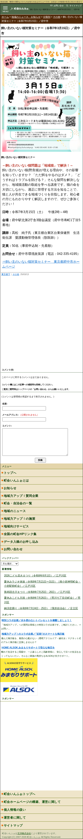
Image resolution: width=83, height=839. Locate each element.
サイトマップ (76, 5)
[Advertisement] (41, 322)
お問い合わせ (13, 549)
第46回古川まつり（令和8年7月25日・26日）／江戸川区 (37, 591)
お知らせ (10, 488)
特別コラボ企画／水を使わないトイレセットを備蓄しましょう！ (37, 620)
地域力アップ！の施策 (19, 518)
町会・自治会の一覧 (18, 503)
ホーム (5, 17)
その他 (56, 17)
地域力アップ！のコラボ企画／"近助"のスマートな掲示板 (33, 633)
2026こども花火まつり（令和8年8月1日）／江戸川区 (35, 575)
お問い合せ (59, 5)
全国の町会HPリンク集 (20, 534)
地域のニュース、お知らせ (25, 17)
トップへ (10, 472)
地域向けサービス (16, 526)
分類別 (46, 17)
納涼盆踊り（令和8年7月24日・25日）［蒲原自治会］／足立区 (41, 608)
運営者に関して (15, 817)
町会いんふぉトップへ (19, 794)
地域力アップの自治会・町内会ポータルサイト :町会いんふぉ (22, 8)
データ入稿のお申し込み (21, 541)
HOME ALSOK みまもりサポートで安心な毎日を (28, 647)
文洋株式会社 (24, 833)
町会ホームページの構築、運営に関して (32, 801)
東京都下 (5, 274)
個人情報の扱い (15, 809)
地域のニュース (15, 511)
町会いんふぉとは (16, 480)
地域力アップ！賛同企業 (21, 495)
